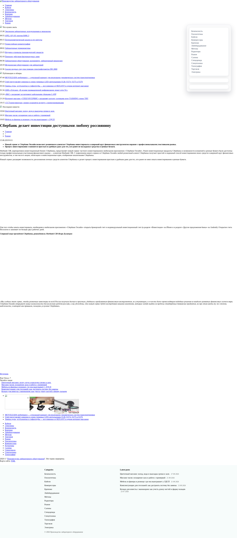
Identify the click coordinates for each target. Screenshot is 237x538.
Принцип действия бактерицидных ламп (22, 57)
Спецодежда (10, 450)
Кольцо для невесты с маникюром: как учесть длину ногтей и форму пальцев (34, 391)
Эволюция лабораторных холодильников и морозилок (28, 31)
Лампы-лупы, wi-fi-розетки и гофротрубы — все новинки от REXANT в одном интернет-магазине (47, 86)
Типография (10, 454)
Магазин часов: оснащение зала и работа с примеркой (27, 115)
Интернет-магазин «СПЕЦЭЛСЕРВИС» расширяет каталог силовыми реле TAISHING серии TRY (46, 98)
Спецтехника (10, 452)
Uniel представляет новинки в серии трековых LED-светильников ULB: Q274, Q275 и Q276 (44, 82)
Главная (8, 5)
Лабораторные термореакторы (17, 48)
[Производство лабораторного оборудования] (19, 1)
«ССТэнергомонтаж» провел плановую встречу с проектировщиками (34, 103)
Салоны (8, 448)
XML (13, 461)
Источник (4, 374)
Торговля (9, 21)
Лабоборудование (12, 16)
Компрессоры (10, 443)
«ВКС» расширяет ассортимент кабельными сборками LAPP (30, 94)
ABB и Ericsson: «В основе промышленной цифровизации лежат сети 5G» (36, 90)
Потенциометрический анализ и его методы (23, 40)
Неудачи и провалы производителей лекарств (24, 52)
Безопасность (10, 12)
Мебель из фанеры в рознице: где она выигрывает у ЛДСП (30, 119)
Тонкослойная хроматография (17, 44)
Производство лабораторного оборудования (25, 459)
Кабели (8, 7)
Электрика (9, 10)
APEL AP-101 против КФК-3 (17, 36)
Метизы (8, 19)
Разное (8, 23)
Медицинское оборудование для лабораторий (24, 65)
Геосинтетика (10, 441)
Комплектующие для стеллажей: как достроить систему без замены (29, 389)
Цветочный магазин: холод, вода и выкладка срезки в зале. (30, 111)
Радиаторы (9, 446)
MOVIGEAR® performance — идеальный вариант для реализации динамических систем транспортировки (50, 77)
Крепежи (9, 14)
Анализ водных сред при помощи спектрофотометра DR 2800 (31, 69)
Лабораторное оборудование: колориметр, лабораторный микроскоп (34, 61)
